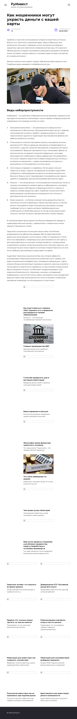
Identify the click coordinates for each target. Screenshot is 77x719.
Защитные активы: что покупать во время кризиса (21, 586)
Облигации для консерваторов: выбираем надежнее (55, 659)
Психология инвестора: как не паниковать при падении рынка (21, 694)
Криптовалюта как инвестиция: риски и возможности (55, 694)
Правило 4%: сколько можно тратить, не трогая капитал (20, 621)
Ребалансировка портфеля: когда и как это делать (53, 621)
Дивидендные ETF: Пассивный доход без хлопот (54, 586)
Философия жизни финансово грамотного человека (37, 444)
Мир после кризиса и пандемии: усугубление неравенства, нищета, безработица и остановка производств (38, 545)
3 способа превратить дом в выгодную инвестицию (36, 379)
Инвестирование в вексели (35, 411)
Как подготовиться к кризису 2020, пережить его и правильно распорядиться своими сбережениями (38, 311)
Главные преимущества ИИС (36, 346)
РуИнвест (19, 4)
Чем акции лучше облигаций (36, 510)
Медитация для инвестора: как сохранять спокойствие (21, 659)
